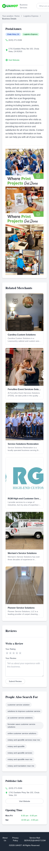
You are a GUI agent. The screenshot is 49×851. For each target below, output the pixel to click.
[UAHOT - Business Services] (10, 6)
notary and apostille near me (20, 759)
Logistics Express (30, 16)
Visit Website (13, 60)
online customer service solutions (22, 733)
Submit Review (15, 681)
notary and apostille (16, 746)
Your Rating (10, 649)
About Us (4, 839)
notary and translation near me (21, 766)
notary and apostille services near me (24, 740)
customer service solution (19, 705)
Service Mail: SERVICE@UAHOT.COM (35, 839)
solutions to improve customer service (24, 711)
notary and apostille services (20, 753)
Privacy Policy (15, 839)
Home (17, 16)
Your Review (10, 658)
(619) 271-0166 (15, 40)
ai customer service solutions (20, 718)
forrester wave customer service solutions (21, 725)
